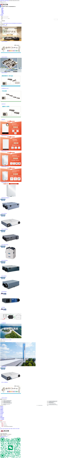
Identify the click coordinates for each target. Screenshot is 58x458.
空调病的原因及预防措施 (40, 405)
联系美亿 (3, 0)
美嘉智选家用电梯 (2, 417)
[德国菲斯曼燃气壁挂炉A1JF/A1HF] (10, 181)
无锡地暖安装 (14, 23)
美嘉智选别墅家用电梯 (3, 366)
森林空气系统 (2, 338)
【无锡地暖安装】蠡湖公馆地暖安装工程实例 (6, 401)
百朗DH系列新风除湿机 (4, 291)
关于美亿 (16, 428)
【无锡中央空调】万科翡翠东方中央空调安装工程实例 (7, 402)
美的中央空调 (8, 23)
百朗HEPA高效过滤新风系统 (4, 260)
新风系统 (7, 428)
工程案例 (14, 428)
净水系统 (2, 10)
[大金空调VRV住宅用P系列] (10, 56)
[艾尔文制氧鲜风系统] (10, 322)
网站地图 (8, 0)
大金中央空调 (11, 23)
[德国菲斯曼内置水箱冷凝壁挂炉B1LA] (10, 197)
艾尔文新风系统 (3, 307)
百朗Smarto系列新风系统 (4, 213)
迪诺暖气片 (1, 416)
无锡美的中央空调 (5, 23)
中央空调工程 (17, 23)
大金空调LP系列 (3, 119)
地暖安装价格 (20, 23)
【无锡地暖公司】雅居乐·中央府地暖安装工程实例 (53, 401)
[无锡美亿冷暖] (4, 5)
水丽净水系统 (1, 413)
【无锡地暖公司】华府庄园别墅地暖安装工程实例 (7, 400)
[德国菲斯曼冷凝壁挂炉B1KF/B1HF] (10, 134)
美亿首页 (1, 428)
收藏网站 (1, 0)
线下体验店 (2, 13)
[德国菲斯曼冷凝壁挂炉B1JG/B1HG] (10, 150)
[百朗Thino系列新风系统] (10, 275)
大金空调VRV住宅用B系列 (4, 72)
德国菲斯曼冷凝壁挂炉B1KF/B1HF (5, 135)
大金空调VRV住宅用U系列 (4, 41)
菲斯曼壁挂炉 (1, 409)
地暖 (1, 9)
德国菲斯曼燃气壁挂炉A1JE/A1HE (5, 166)
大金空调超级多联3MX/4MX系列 (4, 88)
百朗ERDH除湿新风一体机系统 (4, 244)
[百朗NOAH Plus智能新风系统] (10, 228)
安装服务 (2, 11)
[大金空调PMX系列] (10, 103)
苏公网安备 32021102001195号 (4, 436)
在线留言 (5, 0)
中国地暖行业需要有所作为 (51, 402)
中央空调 (2, 8)
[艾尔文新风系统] (10, 306)
